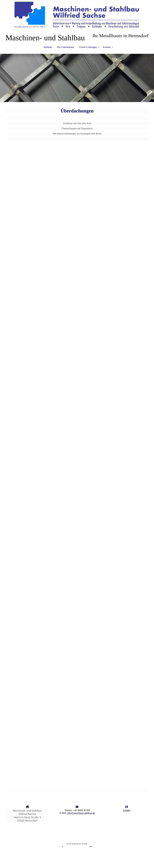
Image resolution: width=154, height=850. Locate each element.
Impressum (56, 838)
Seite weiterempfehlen (104, 838)
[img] (77, 15)
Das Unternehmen (65, 47)
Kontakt (107, 47)
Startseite (47, 47)
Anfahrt (126, 810)
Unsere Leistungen (88, 47)
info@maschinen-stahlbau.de (81, 813)
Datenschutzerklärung (82, 838)
